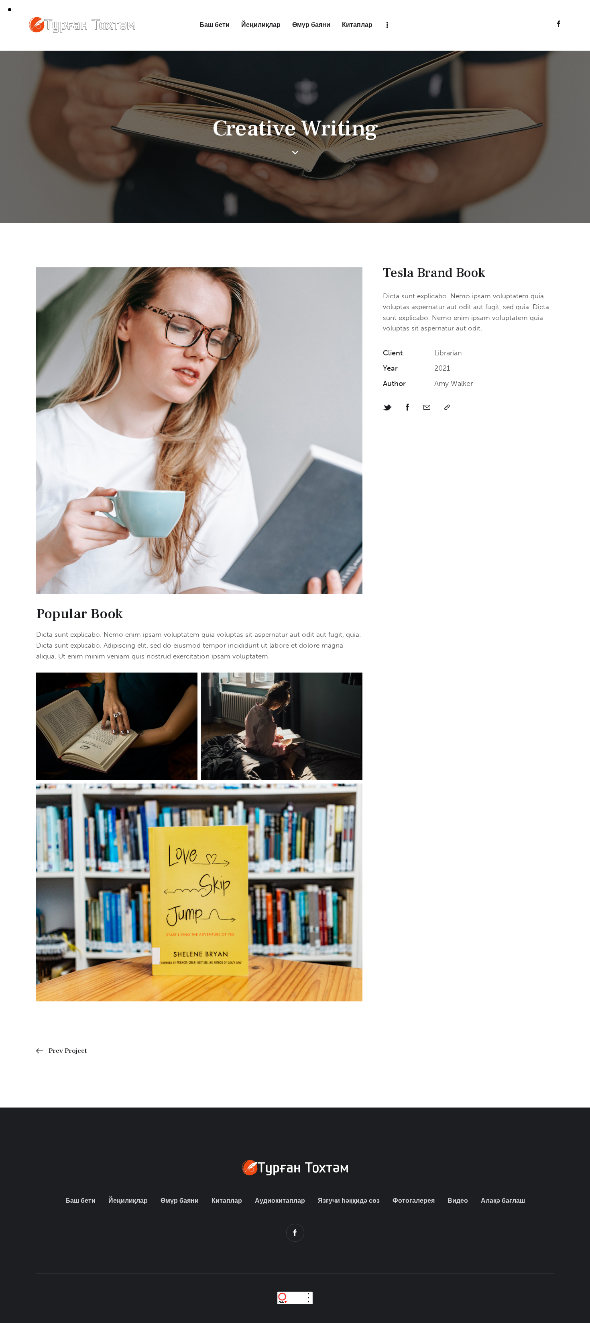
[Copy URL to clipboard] (447, 407)
